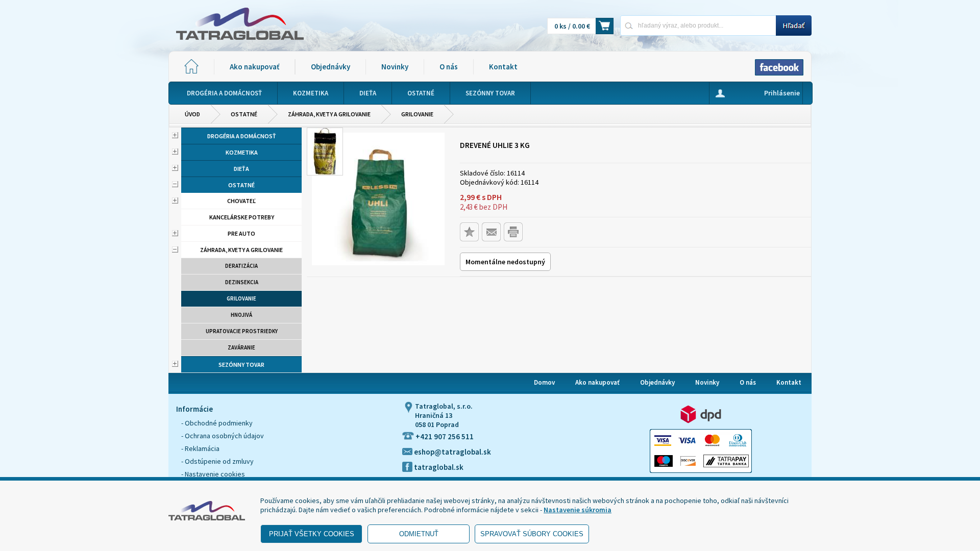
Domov (544, 382)
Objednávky (330, 66)
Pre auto (241, 233)
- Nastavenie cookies (213, 474)
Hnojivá (241, 314)
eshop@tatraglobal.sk (451, 452)
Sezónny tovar (241, 364)
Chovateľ (241, 201)
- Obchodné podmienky (217, 423)
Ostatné (244, 114)
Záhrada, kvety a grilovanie (329, 114)
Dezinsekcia (241, 282)
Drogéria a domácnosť (241, 136)
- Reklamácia (200, 448)
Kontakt (503, 66)
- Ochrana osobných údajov (222, 435)
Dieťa (241, 168)
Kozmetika (242, 152)
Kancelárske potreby (241, 217)
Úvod (192, 114)
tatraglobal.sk (437, 467)
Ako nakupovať (254, 66)
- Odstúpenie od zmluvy (217, 461)
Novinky (394, 66)
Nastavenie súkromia (577, 509)
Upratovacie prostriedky (242, 331)
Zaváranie (241, 347)
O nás (448, 66)
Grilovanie (417, 114)
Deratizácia (241, 265)
